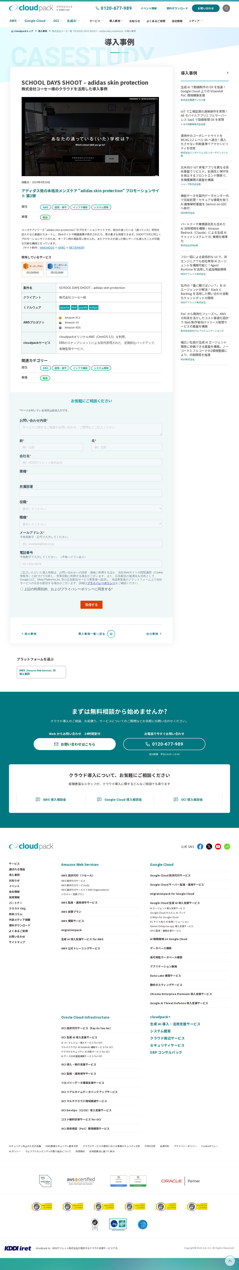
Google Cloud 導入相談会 (123, 799)
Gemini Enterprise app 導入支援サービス (171, 926)
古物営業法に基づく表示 (102, 1151)
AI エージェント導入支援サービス (167, 908)
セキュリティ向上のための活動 (25, 1146)
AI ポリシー (15, 1151)
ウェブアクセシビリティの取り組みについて (48, 1151)
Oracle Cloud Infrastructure (85, 1017)
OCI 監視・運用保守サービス (78, 1073)
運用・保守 (61, 207)
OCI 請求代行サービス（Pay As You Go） (86, 1028)
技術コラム (15, 914)
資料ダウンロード (177, 8)
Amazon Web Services (80, 864)
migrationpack (71, 930)
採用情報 (14, 897)
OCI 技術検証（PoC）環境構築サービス (85, 1128)
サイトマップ (17, 942)
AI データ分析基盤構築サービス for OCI (81, 1056)
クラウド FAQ (17, 908)
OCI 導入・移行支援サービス (78, 1064)
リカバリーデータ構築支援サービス (82, 1083)
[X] (209, 847)
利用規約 (80, 1151)
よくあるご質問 (156, 21)
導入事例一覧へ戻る (91, 633)
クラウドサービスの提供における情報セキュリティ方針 (111, 1146)
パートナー (15, 903)
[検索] (226, 8)
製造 (45, 217)
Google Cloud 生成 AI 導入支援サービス (175, 903)
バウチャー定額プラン (72, 894)
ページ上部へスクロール (234, 1261)
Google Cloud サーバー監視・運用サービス (177, 884)
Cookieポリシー (209, 1146)
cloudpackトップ (23, 31)
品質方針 (164, 1146)
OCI (56, 20)
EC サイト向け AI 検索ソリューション (169, 922)
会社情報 (177, 21)
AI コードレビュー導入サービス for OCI (81, 1043)
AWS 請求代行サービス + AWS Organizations (85, 890)
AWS (13, 20)
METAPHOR (76, 247)
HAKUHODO (47, 247)
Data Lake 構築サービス (165, 975)
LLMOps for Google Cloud (164, 917)
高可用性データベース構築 (166, 957)
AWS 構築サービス (72, 921)
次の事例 (152, 633)
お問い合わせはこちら (78, 744)
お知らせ (134, 21)
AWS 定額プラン (71, 911)
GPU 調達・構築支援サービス (165, 931)
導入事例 (114, 20)
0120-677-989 (116, 8)
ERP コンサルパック (166, 1052)
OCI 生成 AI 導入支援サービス (79, 1037)
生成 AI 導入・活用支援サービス (175, 1023)
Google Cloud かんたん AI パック (168, 913)
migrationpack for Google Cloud (172, 894)
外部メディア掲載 (19, 919)
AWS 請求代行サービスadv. (75, 885)
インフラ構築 (80, 207)
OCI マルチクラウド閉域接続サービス (84, 1101)
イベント (14, 886)
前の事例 (31, 633)
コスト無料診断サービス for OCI (81, 1119)
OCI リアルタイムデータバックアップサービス (89, 1092)
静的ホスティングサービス (166, 985)
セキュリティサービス (167, 1045)
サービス (95, 20)
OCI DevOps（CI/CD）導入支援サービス (86, 1110)
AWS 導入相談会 (54, 799)
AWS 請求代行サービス (73, 881)
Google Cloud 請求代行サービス (170, 875)
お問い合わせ (206, 8)
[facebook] (200, 847)
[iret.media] (227, 847)
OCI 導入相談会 (192, 799)
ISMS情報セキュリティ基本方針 (62, 1146)
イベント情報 (149, 8)
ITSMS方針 (150, 1146)
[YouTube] (218, 847)
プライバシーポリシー (185, 1146)
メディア (194, 20)
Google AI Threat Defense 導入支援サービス (179, 1003)
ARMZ (61, 247)
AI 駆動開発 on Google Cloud (168, 939)
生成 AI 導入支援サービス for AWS (82, 939)
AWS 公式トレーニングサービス (80, 948)
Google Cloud (35, 20)
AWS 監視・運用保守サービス (79, 902)
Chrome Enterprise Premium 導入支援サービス (181, 994)
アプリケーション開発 (163, 966)
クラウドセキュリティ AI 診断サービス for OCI (85, 1052)
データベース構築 (160, 948)
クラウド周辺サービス (167, 1038)
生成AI (71, 20)
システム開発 (101, 207)
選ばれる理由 (17, 869)
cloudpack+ (160, 1016)
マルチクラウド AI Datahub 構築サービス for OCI (87, 1047)
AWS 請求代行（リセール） (78, 875)
